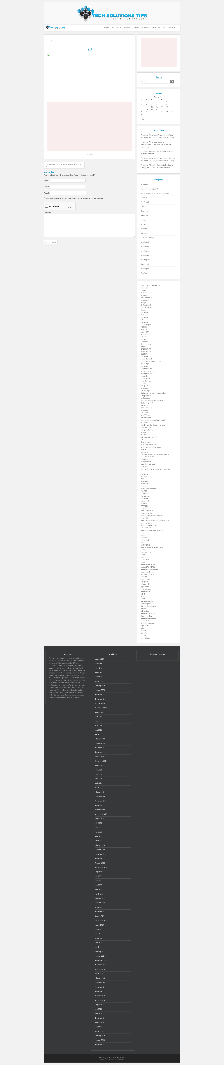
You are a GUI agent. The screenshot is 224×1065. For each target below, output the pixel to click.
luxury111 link (146, 396)
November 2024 (100, 752)
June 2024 (98, 774)
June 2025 (98, 721)
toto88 (143, 347)
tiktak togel (145, 422)
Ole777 (143, 310)
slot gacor (144, 312)
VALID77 (144, 491)
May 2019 (98, 1009)
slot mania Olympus (161, 454)
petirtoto (144, 334)
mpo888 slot (145, 415)
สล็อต (143, 628)
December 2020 (100, 960)
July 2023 (98, 823)
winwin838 (145, 332)
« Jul (142, 119)
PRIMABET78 (146, 552)
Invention (145, 28)
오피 (142, 533)
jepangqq (144, 506)
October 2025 (100, 703)
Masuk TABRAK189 (148, 567)
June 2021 (98, 934)
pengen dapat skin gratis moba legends (155, 469)
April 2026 (98, 677)
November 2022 (100, 858)
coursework (145, 300)
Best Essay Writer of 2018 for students (155, 193)
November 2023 (100, 805)
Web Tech (161, 28)
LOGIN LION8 (145, 545)
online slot (144, 376)
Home (106, 28)
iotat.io (143, 636)
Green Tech (115, 28)
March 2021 (99, 947)
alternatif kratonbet (148, 623)
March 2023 (99, 841)
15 (167, 107)
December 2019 (100, 987)
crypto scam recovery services (152, 516)
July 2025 (98, 717)
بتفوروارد (144, 337)
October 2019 (100, 996)
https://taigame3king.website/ (152, 530)
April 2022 (98, 889)
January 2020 (100, 982)
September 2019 (101, 1000)
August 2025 (99, 712)
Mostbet (144, 538)
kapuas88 (144, 290)
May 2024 (98, 779)
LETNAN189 (145, 621)
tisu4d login (145, 364)
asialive (143, 449)
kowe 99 (144, 508)
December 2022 (100, 854)
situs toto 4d (145, 579)
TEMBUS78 (145, 560)
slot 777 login (145, 391)
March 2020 (99, 974)
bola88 (143, 432)
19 (152, 109)
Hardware (126, 28)
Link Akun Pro (146, 307)
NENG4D (144, 354)
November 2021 (100, 912)
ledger (143, 562)
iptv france (145, 452)
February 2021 (100, 951)
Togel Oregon (146, 325)
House (143, 315)
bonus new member (148, 371)
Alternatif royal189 (148, 613)
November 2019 (100, 991)
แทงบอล (144, 295)
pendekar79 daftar (148, 574)
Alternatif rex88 (146, 591)
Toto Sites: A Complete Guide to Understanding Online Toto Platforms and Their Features (156, 144)
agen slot (144, 596)
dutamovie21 (145, 484)
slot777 (143, 440)
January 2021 (100, 956)
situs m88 (144, 518)
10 (142, 107)
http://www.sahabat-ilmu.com (152, 547)
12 (152, 107)
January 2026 (100, 690)
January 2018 (100, 1040)
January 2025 (100, 743)
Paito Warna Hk (146, 298)
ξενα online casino (147, 454)
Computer (144, 198)
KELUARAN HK (146, 305)
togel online (145, 587)
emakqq (144, 503)
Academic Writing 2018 (149, 189)
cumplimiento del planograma (152, 400)
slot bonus (144, 339)
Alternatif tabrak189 (148, 618)
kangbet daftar (146, 369)
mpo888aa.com (146, 374)
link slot (143, 594)
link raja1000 (145, 405)
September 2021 (101, 920)
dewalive (144, 435)
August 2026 (99, 659)
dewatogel (145, 388)
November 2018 (100, 1018)
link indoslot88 (146, 418)
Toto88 (143, 361)
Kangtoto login (146, 344)
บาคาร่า (144, 293)
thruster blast (146, 442)
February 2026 (100, 686)
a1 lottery (144, 184)
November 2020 (100, 965)
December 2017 (100, 1045)
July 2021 (98, 929)
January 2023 (100, 850)
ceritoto (143, 535)
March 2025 (99, 734)
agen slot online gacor (149, 525)
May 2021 (98, 938)
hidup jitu (144, 476)
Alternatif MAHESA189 (149, 569)
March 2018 (99, 1031)
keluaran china (146, 584)
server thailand (146, 359)
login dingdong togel (153, 361)
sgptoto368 (145, 540)
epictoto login (146, 381)
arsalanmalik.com (147, 572)
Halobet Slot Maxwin (148, 606)
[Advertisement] (89, 110)
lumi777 (144, 383)
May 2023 (98, 832)
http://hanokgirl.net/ (148, 464)
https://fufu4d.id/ (147, 511)
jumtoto (144, 471)
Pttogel (143, 303)
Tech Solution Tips (147, 238)
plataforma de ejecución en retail (153, 420)
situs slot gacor (146, 427)
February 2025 (100, 739)
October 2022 (100, 863)
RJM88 (143, 609)
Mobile (153, 28)
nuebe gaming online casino (151, 447)
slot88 (143, 599)
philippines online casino (149, 445)
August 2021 (99, 925)
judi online (144, 413)
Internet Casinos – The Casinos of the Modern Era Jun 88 (64, 165)
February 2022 (100, 898)
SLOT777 (144, 467)
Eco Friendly (145, 202)
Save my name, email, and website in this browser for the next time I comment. (75, 198)
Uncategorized (146, 264)
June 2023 (98, 827)
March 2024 (99, 788)
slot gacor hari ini (147, 430)
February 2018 (100, 1036)
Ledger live (145, 459)
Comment (48, 212)
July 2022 (98, 876)
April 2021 (98, 943)
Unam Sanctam (146, 616)
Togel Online (145, 378)
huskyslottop (145, 398)
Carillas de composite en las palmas (154, 393)
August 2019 (99, 1005)
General (170, 28)
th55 (142, 479)
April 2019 (98, 1014)
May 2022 (98, 885)
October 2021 (100, 916)
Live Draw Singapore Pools (150, 285)
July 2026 (98, 663)
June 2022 (98, 881)
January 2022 (100, 903)
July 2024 (98, 770)
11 (147, 107)
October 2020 (100, 969)
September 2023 (101, 814)
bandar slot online (147, 457)
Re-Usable (144, 229)
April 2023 (98, 836)
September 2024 (101, 761)
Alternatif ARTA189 (148, 564)
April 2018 (98, 1027)
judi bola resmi (146, 528)
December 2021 (100, 907)
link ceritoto (145, 611)
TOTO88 (144, 327)
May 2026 (98, 672)
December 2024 (100, 748)
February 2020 (100, 978)
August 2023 (99, 819)
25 (147, 112)
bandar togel (145, 638)
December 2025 (100, 695)
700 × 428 (89, 154)
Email (46, 187)
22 (167, 109)
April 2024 (98, 783)
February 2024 (100, 792)
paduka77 (144, 631)
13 (157, 107)
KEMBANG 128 (146, 493)
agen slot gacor (146, 523)
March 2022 (99, 894)
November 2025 (100, 699)
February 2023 (100, 845)
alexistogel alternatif (148, 489)
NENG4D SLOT (146, 349)
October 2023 (100, 810)
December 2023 (100, 801)
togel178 (144, 329)
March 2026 (99, 681)
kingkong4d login (147, 513)
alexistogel (145, 501)
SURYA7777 (145, 481)
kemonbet (144, 342)
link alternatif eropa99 (149, 437)
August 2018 (99, 1022)
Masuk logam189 (147, 604)
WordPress (120, 1060)
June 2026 (98, 668)
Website (47, 193)
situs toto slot (146, 589)
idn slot (143, 486)
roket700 (144, 633)
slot (142, 320)
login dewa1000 (146, 408)
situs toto (144, 577)
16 (172, 107)
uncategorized (146, 242)
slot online (144, 288)
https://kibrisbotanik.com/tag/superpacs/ (156, 520)
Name (46, 181)
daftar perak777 (147, 403)
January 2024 (100, 796)
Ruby (102, 1060)
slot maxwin (145, 496)
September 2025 (101, 708)
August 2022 (99, 872)
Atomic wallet (146, 462)
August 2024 (99, 765)
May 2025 (98, 726)
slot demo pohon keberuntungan (153, 425)
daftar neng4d (146, 351)
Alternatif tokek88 (147, 601)
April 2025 (98, 730)
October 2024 (100, 757)
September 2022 (101, 867)
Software (136, 28)
